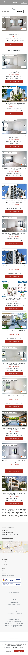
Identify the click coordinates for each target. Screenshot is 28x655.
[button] (25, 11)
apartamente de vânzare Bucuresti (18, 512)
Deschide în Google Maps (7, 538)
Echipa (3, 566)
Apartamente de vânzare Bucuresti (14, 594)
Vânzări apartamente (14, 592)
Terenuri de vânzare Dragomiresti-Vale (14, 609)
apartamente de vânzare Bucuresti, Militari (11, 513)
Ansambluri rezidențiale (7, 561)
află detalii (17, 644)
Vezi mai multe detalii (14, 44)
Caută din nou (7, 11)
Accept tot (19, 651)
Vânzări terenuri (14, 608)
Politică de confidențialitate (8, 575)
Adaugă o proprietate (7, 564)
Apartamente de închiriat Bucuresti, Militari (14, 623)
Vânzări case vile (14, 602)
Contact (4, 568)
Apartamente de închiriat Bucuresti (14, 621)
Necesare (8, 647)
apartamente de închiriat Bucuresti (19, 515)
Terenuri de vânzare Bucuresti (14, 611)
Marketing (22, 647)
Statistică (15, 647)
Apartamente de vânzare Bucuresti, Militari (14, 595)
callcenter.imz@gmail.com (7, 532)
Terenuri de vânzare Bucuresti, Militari (14, 613)
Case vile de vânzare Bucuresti (14, 604)
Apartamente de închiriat (14, 619)
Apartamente (5, 559)
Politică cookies (5, 573)
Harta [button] (24, 29)
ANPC (3, 571)
